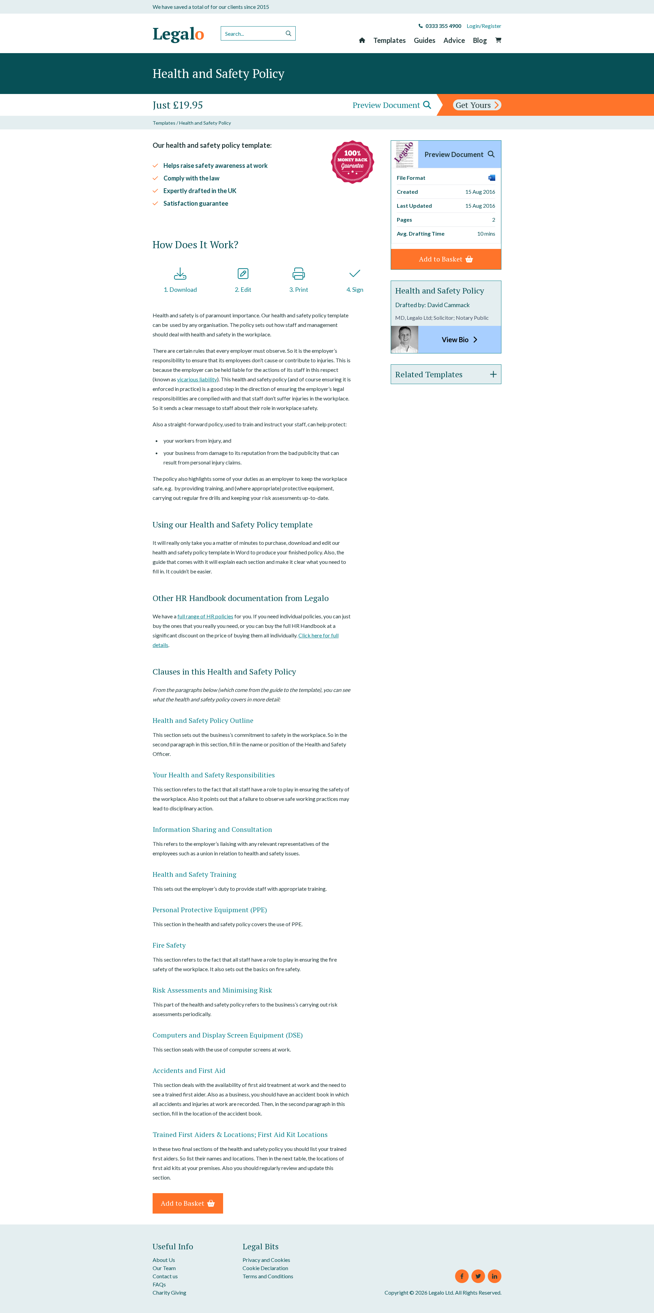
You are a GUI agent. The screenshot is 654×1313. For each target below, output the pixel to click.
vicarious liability (197, 379)
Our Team (164, 1268)
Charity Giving (169, 1292)
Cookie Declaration (265, 1268)
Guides (424, 40)
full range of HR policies (205, 616)
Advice (454, 40)
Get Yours (473, 104)
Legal (178, 33)
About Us (164, 1259)
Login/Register (484, 25)
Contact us (165, 1276)
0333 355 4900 (443, 25)
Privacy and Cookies (266, 1259)
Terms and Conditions (268, 1276)
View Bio (456, 339)
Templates (389, 40)
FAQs (159, 1284)
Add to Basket (182, 1203)
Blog (480, 40)
